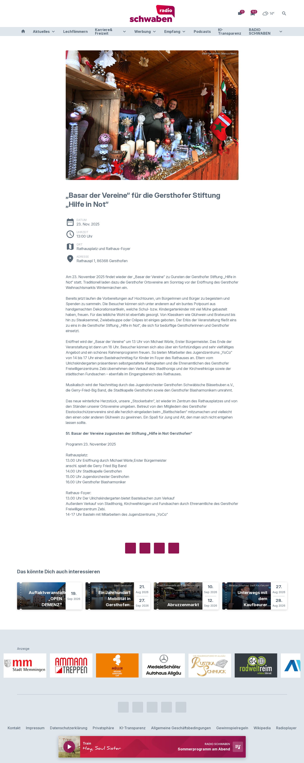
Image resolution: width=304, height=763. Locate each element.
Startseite (23, 31)
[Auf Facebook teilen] (130, 548)
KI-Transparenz (229, 31)
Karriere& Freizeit (103, 31)
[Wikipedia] (57, 13)
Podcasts (202, 31)
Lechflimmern (75, 31)
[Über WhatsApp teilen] (159, 548)
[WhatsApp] (48, 13)
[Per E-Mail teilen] (173, 548)
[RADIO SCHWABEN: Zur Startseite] (152, 14)
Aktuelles (41, 31)
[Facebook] (21, 13)
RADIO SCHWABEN (259, 31)
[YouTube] (39, 13)
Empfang (172, 31)
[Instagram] (30, 13)
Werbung (142, 31)
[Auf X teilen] (145, 548)
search (284, 13)
